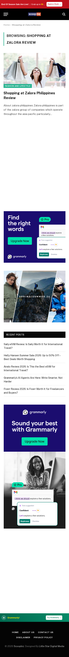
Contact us (45, 632)
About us (28, 632)
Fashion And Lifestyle (17, 86)
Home (7, 25)
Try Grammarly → (54, 617)
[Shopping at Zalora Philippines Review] (34, 70)
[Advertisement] (34, 168)
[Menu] (6, 14)
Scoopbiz (19, 646)
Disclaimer (23, 637)
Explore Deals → (54, 4)
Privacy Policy (43, 637)
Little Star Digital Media (51, 646)
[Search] (63, 14)
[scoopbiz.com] (34, 14)
